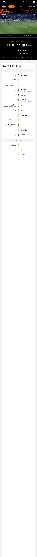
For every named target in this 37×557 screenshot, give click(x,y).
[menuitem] (12, 6)
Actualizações (14, 58)
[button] (31, 6)
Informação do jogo (27, 58)
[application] (18, 24)
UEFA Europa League (4, 6)
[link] (11, 6)
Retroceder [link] (7, 11)
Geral (4, 58)
